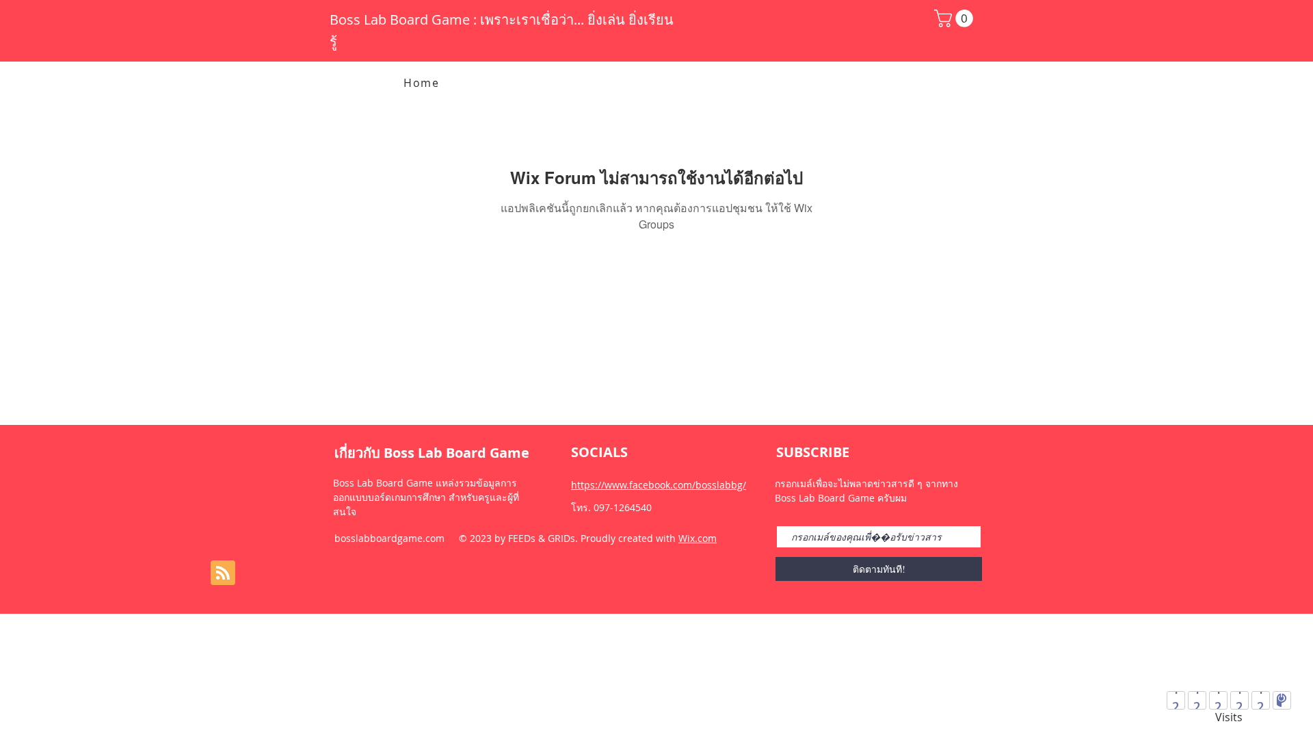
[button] (955, 18)
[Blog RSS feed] (223, 573)
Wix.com (697, 538)
